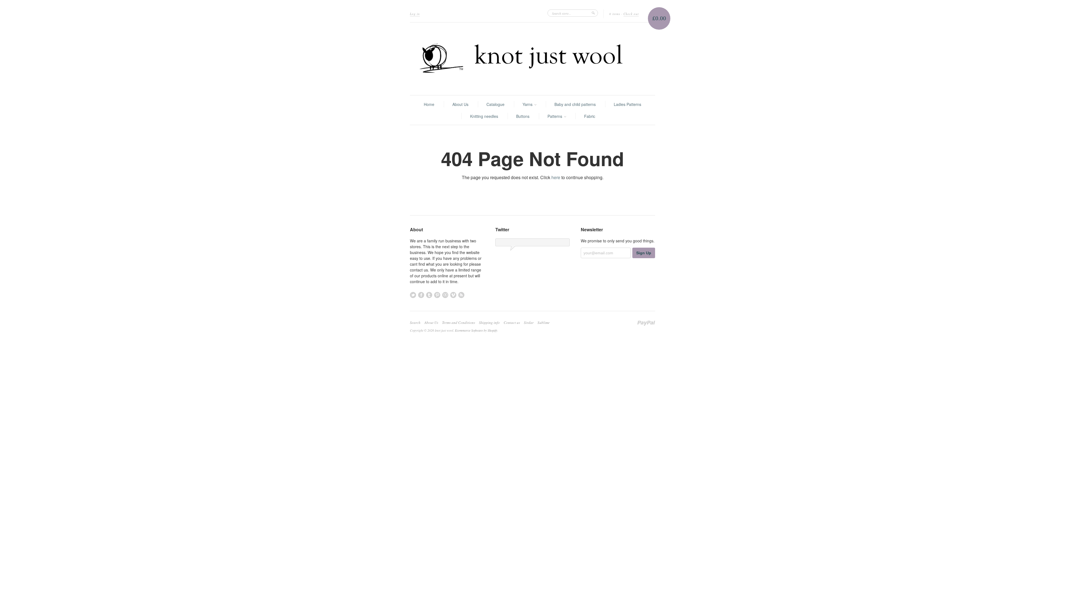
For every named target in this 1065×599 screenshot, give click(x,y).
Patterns (555, 116)
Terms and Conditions (458, 322)
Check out (631, 14)
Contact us (512, 322)
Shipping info (489, 322)
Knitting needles (484, 116)
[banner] (532, 58)
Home (429, 104)
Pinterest (437, 295)
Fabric (589, 116)
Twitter (413, 295)
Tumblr (429, 295)
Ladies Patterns (627, 104)
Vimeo (453, 295)
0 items (614, 14)
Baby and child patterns (575, 104)
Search (415, 322)
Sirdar (529, 322)
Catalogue (495, 104)
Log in (415, 14)
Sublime (543, 322)
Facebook (421, 295)
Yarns (528, 104)
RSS (461, 295)
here (555, 177)
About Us (460, 104)
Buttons (522, 116)
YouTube (445, 295)
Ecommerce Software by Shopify (476, 330)
